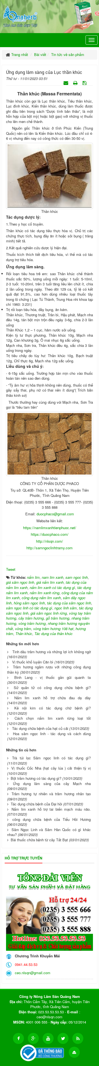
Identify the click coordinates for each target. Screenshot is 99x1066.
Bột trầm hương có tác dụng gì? (36, 778)
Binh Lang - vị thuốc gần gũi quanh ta (52, 677)
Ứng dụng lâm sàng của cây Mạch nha (52, 783)
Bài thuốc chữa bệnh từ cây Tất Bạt (39, 839)
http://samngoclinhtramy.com (49, 547)
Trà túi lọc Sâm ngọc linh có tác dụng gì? (51, 757)
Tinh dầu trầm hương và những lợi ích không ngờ (51, 651)
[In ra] (76, 82)
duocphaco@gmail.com (55, 513)
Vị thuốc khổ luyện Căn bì (32, 662)
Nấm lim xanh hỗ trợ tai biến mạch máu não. (51, 809)
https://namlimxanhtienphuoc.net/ (49, 527)
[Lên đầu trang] (74, 1052)
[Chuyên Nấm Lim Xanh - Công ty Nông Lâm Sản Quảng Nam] (20, 15)
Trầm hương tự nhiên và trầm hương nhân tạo (51, 793)
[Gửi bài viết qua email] (66, 82)
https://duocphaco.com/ (49, 534)
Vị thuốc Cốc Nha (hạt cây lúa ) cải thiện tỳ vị (51, 768)
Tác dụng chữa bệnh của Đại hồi (36, 804)
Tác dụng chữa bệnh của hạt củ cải (40, 728)
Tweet (10, 569)
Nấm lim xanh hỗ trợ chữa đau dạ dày (52, 697)
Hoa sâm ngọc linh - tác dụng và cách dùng (52, 733)
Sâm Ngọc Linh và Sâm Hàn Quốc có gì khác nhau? (49, 832)
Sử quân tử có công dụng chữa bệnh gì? (52, 687)
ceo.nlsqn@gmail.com (31, 972)
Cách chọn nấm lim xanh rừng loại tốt (53, 718)
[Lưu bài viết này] (85, 82)
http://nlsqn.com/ (49, 541)
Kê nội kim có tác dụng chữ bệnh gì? (52, 708)
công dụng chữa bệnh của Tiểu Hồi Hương (51, 819)
